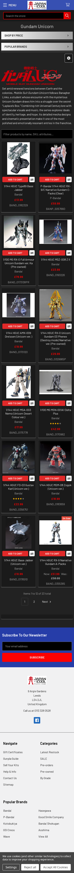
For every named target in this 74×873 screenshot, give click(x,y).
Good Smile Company (51, 817)
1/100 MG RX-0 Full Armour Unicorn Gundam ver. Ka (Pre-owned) (18, 263)
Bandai (7, 810)
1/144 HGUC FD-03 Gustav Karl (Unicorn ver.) (18, 486)
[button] (69, 58)
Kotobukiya (10, 823)
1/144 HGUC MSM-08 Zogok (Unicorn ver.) (55, 486)
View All (43, 836)
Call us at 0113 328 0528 (37, 710)
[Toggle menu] (5, 5)
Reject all (30, 867)
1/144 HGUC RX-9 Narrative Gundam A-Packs (55, 561)
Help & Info (9, 771)
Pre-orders (46, 765)
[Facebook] (37, 720)
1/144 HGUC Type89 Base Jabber (18, 187)
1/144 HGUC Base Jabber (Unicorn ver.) (18, 561)
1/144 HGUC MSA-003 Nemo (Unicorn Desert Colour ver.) (18, 413)
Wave (6, 836)
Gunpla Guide (10, 758)
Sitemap (8, 784)
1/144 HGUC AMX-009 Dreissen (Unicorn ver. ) (18, 334)
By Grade (45, 778)
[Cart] (68, 5)
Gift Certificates (13, 752)
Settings (11, 867)
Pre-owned (47, 771)
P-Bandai (8, 817)
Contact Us (10, 778)
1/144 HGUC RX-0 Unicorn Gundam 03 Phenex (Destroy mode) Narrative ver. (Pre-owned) (55, 338)
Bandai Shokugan (48, 823)
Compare (32, 179)
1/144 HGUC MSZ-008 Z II (55, 259)
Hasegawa (44, 810)
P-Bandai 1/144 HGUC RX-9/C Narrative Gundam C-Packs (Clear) (55, 189)
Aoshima (43, 830)
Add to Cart (15, 179)
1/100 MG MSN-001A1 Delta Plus (55, 411)
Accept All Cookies (55, 867)
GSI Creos (9, 830)
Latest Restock (49, 752)
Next (45, 601)
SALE (43, 758)
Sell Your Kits (11, 765)
